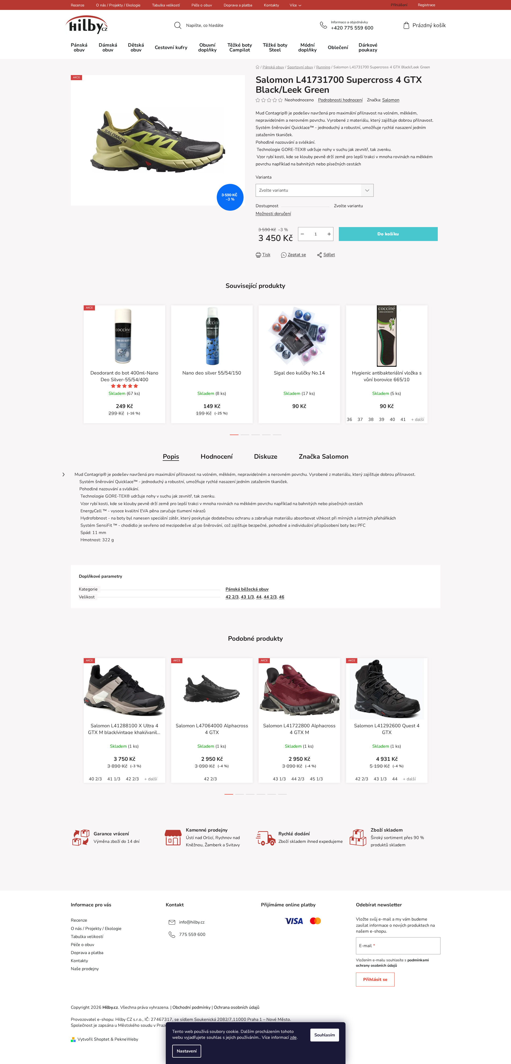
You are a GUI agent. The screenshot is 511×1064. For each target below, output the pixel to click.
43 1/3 (247, 597)
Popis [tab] (171, 456)
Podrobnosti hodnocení (340, 100)
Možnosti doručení (273, 214)
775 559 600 (192, 934)
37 (360, 419)
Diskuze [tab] (265, 456)
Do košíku (388, 234)
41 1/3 (113, 779)
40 (392, 419)
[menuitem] (79, 47)
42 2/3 (232, 597)
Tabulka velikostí (166, 5)
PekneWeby (126, 1039)
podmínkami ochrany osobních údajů (392, 963)
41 (403, 419)
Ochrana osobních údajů (236, 1007)
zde (293, 1037)
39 (381, 419)
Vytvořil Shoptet (93, 1039)
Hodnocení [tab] (217, 456)
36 (349, 419)
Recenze (77, 5)
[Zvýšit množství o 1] (329, 234)
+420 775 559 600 (352, 28)
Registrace (426, 5)
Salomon (390, 100)
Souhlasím (324, 1035)
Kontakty (271, 5)
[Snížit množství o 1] (302, 234)
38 (371, 419)
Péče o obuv (202, 5)
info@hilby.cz (191, 922)
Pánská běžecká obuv (247, 589)
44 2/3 (270, 597)
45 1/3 (316, 779)
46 (281, 597)
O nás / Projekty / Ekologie (118, 5)
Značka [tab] (323, 456)
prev (75, 374)
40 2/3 (95, 779)
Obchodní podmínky (191, 1007)
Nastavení (187, 1051)
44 (259, 597)
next (436, 374)
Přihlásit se (375, 980)
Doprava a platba (238, 5)
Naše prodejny (85, 969)
